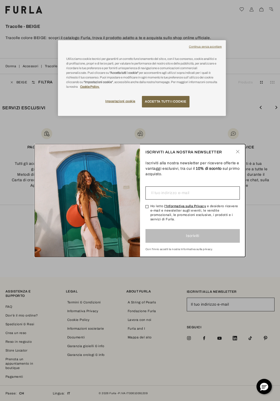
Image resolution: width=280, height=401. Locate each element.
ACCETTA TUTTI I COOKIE (165, 101)
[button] (264, 386)
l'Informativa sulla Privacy (185, 206)
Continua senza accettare (205, 46)
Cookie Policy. (90, 86)
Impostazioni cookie (120, 101)
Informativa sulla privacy (196, 249)
